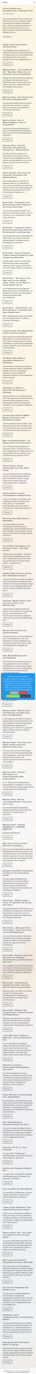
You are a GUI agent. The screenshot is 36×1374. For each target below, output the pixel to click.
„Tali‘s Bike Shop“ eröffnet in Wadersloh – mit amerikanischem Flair (17, 1038)
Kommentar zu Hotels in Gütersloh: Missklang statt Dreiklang (14, 390)
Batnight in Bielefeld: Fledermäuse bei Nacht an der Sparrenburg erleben (18, 873)
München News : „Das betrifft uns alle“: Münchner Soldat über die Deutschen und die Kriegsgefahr (17, 72)
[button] (34, 2)
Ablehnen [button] (22, 692)
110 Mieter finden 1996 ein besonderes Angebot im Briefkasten (14, 360)
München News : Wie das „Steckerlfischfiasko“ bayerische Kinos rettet (17, 802)
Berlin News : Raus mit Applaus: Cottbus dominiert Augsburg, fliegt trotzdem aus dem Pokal (18, 255)
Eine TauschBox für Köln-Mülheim (17, 1189)
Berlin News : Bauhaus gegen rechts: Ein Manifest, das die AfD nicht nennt (17, 903)
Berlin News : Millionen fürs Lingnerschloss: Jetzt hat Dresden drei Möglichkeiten (18, 1012)
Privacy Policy (25, 696)
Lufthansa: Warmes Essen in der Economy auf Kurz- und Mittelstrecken (17, 603)
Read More (6, 37)
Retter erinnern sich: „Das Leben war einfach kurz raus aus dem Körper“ (17, 1235)
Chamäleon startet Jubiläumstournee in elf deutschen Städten (18, 1317)
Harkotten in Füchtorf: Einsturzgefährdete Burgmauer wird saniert (16, 1067)
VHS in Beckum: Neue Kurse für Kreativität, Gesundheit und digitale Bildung (17, 175)
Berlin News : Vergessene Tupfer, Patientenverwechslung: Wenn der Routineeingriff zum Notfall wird (18, 230)
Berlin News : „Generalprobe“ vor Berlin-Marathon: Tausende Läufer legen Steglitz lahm (18, 310)
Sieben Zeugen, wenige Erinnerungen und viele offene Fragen (16, 468)
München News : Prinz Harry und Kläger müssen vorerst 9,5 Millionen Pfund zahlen (17, 745)
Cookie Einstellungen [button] (12, 696)
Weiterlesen (7, 64)
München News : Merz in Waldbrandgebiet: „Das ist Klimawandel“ (14, 122)
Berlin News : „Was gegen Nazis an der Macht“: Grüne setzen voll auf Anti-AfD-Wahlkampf (17, 930)
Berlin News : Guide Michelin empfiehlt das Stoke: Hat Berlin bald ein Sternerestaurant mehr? (17, 985)
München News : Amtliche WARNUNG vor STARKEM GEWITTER (14, 827)
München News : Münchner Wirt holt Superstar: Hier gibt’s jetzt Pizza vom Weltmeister (16, 713)
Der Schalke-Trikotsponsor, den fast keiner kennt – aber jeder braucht (16, 548)
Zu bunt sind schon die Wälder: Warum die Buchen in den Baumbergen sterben (16, 418)
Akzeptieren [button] (14, 692)
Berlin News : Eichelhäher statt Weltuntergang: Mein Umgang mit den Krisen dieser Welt (17, 205)
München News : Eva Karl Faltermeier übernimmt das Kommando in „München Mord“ (16, 148)
